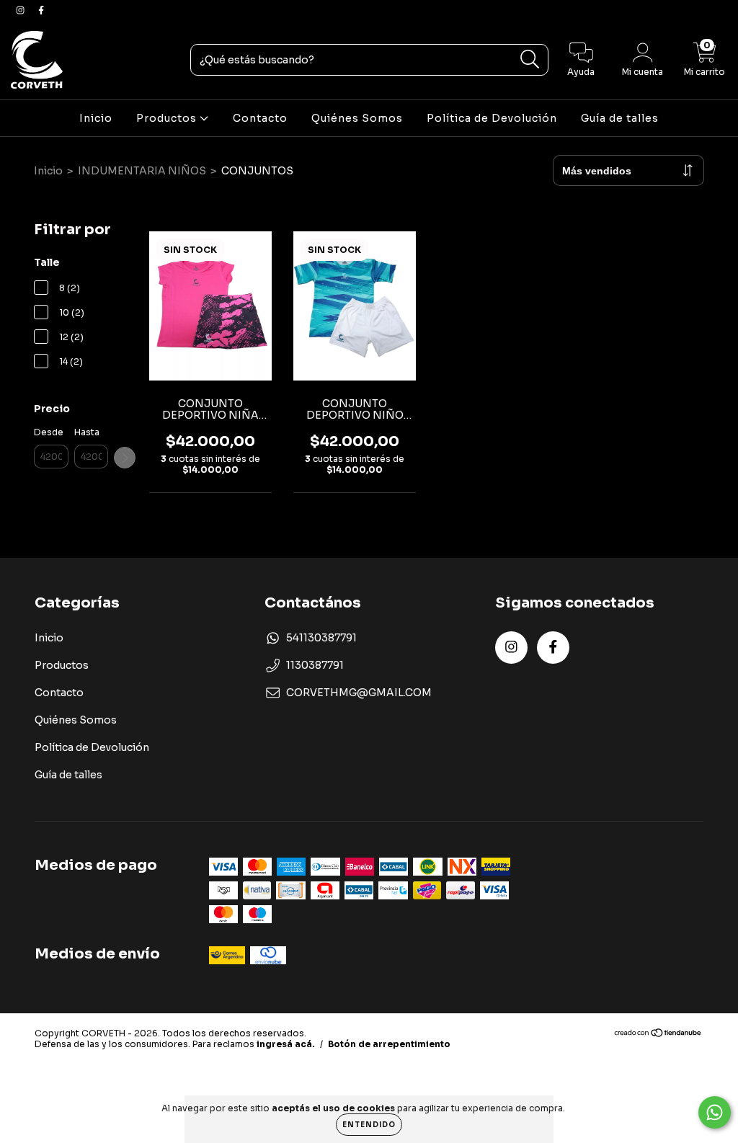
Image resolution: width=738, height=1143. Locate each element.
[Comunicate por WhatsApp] (714, 1112)
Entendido (369, 1124)
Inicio (95, 118)
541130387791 (321, 637)
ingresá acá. (286, 1044)
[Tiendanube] (658, 1034)
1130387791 (315, 665)
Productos (168, 118)
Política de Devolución (492, 118)
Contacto (260, 118)
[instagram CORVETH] (21, 10)
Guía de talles (620, 118)
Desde (48, 432)
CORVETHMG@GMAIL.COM (359, 692)
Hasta (86, 432)
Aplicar (124, 457)
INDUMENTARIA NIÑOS (142, 170)
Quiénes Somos (357, 118)
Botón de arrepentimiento (389, 1044)
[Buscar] (530, 59)
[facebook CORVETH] (41, 10)
